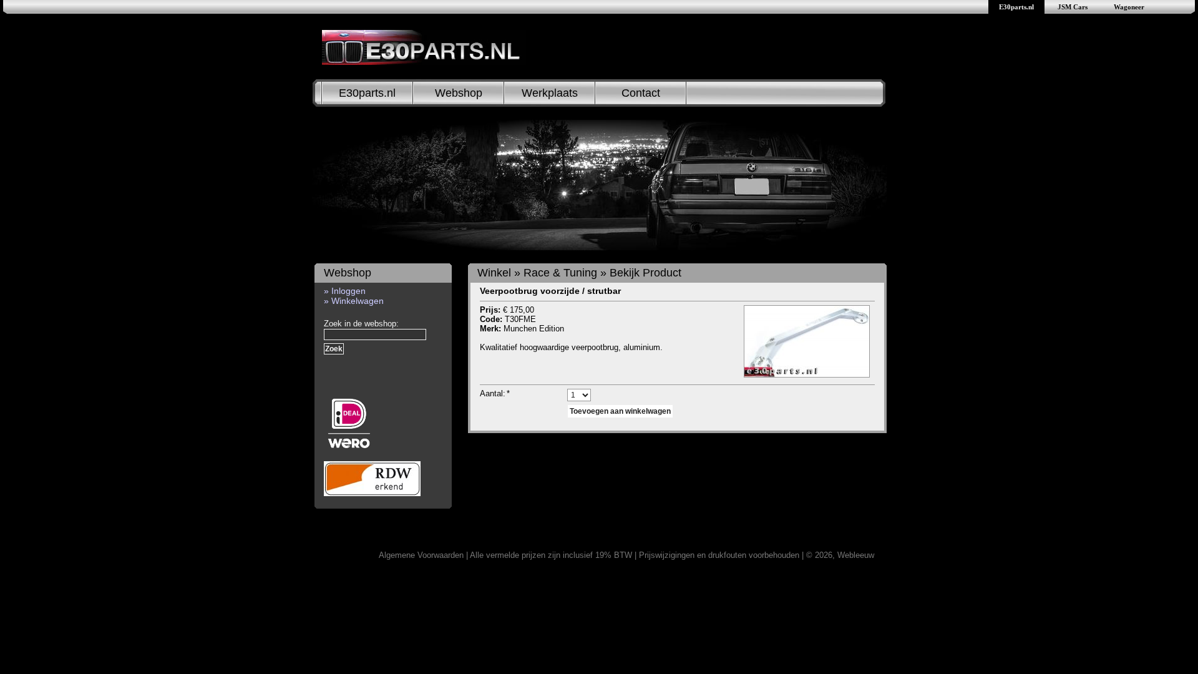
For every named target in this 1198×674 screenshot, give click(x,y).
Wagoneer (1129, 7)
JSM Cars (1073, 7)
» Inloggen (345, 291)
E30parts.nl (1016, 7)
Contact (640, 93)
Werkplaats (550, 93)
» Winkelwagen (354, 301)
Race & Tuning (560, 272)
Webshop (458, 93)
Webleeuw (855, 555)
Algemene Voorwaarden (421, 555)
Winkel (494, 272)
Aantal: (495, 393)
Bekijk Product (645, 272)
